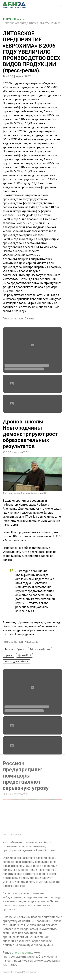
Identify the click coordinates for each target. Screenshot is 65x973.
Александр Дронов (14, 649)
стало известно (22, 952)
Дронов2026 (24, 655)
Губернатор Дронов (40, 649)
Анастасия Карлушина (24, 641)
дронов (8, 655)
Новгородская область (16, 661)
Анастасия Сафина (22, 318)
